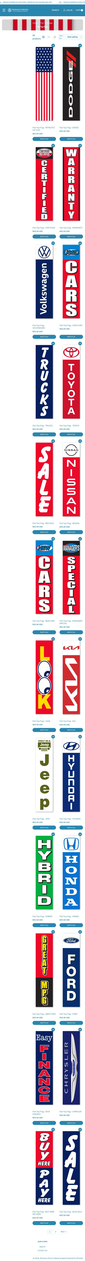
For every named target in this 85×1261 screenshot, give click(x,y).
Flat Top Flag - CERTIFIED (44, 228)
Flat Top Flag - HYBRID (42, 916)
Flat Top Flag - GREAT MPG (44, 1014)
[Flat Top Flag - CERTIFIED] (44, 184)
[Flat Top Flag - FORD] (71, 970)
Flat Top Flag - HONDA (69, 916)
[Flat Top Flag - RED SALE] (44, 479)
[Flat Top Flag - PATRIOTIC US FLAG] (44, 84)
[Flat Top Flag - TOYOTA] (71, 382)
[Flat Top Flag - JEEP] (44, 775)
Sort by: (61, 37)
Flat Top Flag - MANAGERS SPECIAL (71, 622)
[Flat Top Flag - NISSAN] (71, 479)
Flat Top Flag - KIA (68, 721)
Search (42, 1246)
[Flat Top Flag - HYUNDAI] (71, 775)
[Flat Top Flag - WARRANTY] (71, 184)
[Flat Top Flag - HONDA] (71, 872)
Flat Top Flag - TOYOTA (69, 425)
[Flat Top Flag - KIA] (71, 677)
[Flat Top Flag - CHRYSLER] (71, 1068)
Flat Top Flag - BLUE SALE (71, 1212)
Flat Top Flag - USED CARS (71, 325)
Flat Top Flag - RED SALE (43, 523)
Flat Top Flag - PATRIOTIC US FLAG (44, 128)
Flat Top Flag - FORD (68, 1014)
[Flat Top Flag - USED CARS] (71, 281)
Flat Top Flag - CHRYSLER (71, 1111)
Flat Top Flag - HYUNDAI (70, 819)
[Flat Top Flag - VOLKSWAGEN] (44, 281)
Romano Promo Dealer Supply (53, 1258)
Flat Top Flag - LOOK (41, 721)
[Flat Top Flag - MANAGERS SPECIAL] (71, 577)
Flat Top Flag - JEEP (41, 819)
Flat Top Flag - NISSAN (69, 523)
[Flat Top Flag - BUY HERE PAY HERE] (44, 1168)
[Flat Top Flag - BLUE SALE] (71, 1168)
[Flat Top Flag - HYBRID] (44, 872)
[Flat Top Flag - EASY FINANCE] (44, 1068)
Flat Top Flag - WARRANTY (71, 228)
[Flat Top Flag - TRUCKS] (44, 382)
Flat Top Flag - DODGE (69, 127)
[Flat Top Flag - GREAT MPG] (44, 970)
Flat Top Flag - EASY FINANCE (41, 1112)
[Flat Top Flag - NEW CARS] (44, 577)
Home (35, 23)
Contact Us (42, 1250)
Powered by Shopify (74, 1258)
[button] (4, 10)
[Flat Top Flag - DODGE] (71, 84)
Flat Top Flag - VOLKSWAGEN (39, 326)
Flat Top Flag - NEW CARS (44, 621)
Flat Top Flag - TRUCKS (43, 425)
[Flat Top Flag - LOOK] (44, 677)
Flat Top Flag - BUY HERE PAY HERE (43, 1213)
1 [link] (49, 1231)
